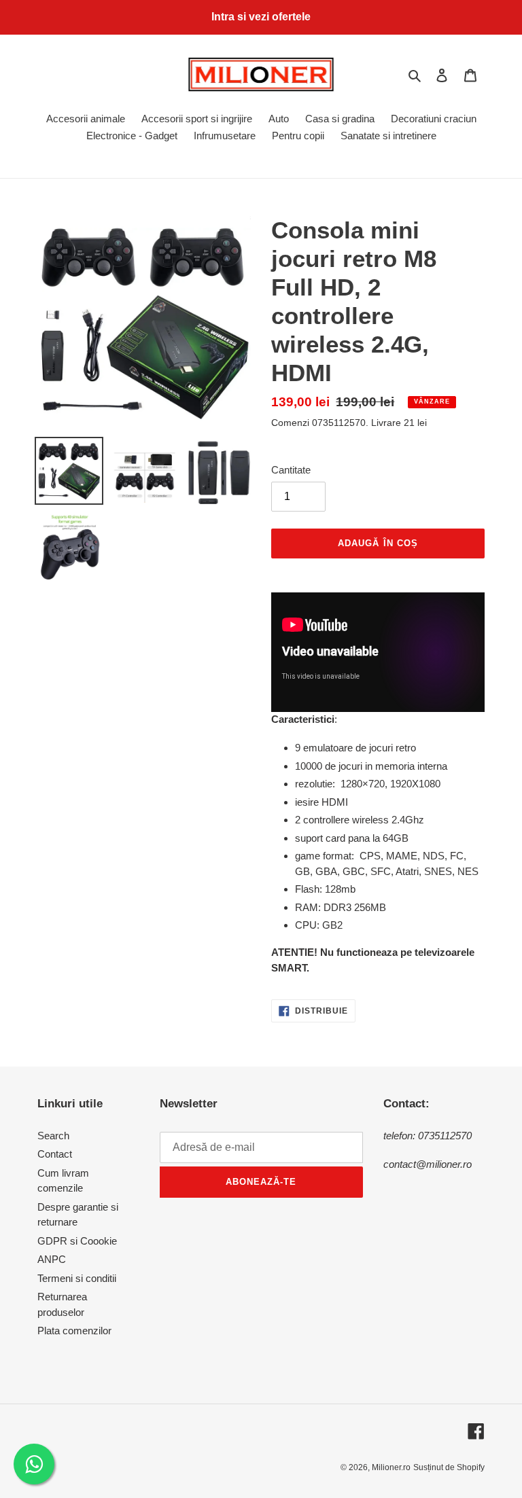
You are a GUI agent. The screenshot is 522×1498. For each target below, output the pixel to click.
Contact (54, 1154)
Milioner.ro (391, 1467)
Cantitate (291, 470)
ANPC (51, 1259)
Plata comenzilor (74, 1330)
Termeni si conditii (76, 1278)
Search (53, 1135)
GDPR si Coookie (77, 1241)
